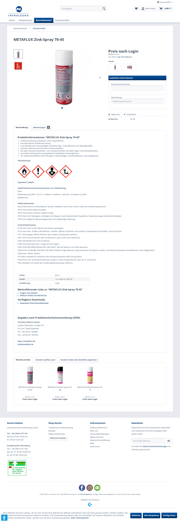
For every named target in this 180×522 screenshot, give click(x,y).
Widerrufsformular (56, 434)
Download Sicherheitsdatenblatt (34, 303)
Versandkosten (86, 494)
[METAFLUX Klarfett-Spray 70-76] (90, 375)
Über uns (94, 431)
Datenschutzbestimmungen (155, 446)
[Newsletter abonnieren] (169, 440)
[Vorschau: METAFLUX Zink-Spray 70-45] (18, 53)
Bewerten (115, 114)
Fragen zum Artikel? (29, 293)
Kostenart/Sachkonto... (121, 84)
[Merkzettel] (136, 8)
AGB (92, 443)
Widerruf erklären (58, 438)
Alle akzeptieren (151, 515)
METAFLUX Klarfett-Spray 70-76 (90, 388)
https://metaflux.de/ (26, 341)
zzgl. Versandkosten (124, 57)
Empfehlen (131, 114)
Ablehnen (136, 515)
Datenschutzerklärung (100, 440)
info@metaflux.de (25, 344)
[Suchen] (104, 8)
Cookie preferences (98, 427)
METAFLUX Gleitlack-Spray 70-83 (30, 388)
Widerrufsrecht (96, 437)
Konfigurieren (169, 515)
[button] (4, 518)
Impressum (95, 446)
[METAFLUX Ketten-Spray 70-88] (60, 375)
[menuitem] (83, 8)
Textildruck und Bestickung (60, 427)
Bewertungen (41, 127)
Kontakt (51, 431)
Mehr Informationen (80, 518)
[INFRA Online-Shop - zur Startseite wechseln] (18, 11)
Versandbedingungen (99, 434)
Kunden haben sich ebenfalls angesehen (79, 359)
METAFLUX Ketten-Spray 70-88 (60, 388)
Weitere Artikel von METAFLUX (33, 295)
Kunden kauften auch (45, 359)
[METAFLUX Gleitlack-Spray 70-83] (30, 375)
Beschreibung (22, 127)
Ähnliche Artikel (23, 359)
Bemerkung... (117, 97)
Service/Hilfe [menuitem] (165, 2)
